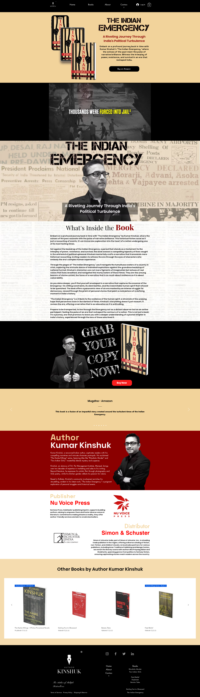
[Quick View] (78, 605)
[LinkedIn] (132, 654)
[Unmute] (55, 138)
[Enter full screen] (148, 138)
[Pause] (51, 138)
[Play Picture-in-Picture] (144, 138)
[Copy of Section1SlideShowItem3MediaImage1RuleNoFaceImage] (103, 425)
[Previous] (11, 409)
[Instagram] (107, 654)
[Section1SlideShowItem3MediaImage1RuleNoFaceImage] (98, 425)
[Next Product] (188, 605)
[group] (100, 608)
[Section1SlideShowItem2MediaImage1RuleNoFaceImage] (96, 425)
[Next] (189, 409)
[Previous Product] (11, 605)
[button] (149, 5)
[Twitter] (124, 654)
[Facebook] (116, 654)
